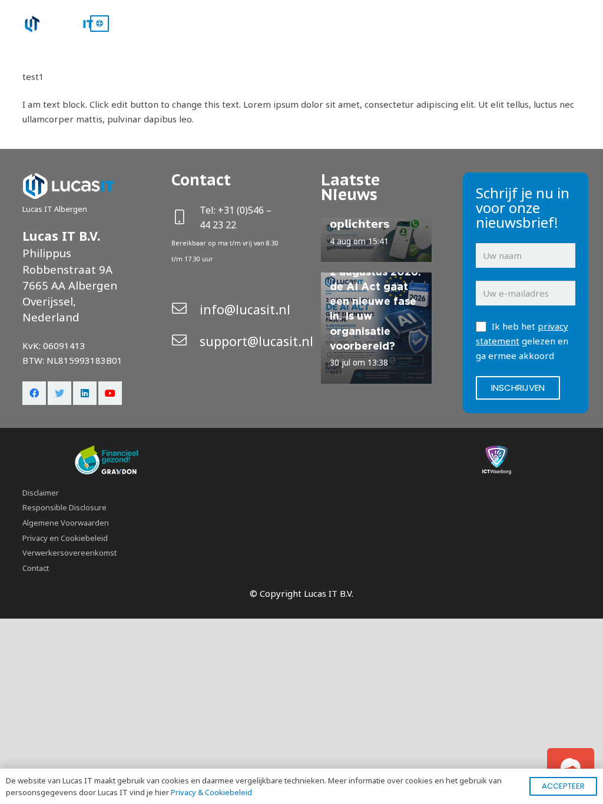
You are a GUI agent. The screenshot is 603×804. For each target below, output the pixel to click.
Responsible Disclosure (64, 507)
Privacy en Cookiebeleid (65, 538)
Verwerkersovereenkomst (69, 552)
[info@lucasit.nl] (185, 309)
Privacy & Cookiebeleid (211, 792)
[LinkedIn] (85, 393)
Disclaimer (40, 492)
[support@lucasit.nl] (185, 341)
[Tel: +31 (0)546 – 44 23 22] (185, 218)
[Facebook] (34, 393)
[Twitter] (59, 393)
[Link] (57, 24)
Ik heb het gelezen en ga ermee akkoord (522, 340)
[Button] (99, 23)
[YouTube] (110, 393)
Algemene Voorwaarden (65, 522)
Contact (35, 568)
